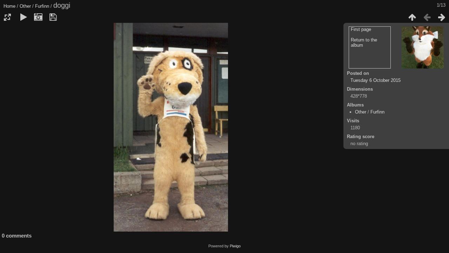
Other (25, 6)
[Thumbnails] (412, 17)
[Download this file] (53, 17)
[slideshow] (23, 17)
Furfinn (42, 6)
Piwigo (235, 246)
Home (9, 6)
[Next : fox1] (441, 17)
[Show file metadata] (38, 17)
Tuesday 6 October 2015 (375, 80)
